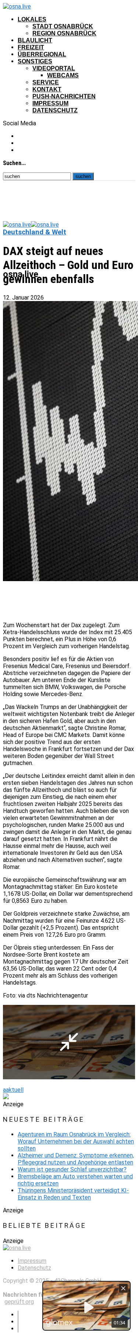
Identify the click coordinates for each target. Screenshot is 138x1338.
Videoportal (53, 68)
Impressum (50, 103)
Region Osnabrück (64, 33)
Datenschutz (55, 110)
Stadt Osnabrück (62, 26)
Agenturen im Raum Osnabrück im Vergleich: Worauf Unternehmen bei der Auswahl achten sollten (76, 1141)
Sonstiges (35, 61)
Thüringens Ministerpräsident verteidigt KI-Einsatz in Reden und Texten (73, 1194)
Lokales (32, 19)
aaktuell (13, 1089)
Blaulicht (35, 40)
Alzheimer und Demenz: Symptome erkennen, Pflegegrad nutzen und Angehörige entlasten (76, 1159)
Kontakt (46, 89)
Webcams (63, 75)
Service (45, 82)
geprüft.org (19, 1301)
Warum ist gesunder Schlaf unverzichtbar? (72, 1169)
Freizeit (31, 47)
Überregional (42, 54)
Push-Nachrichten (64, 96)
